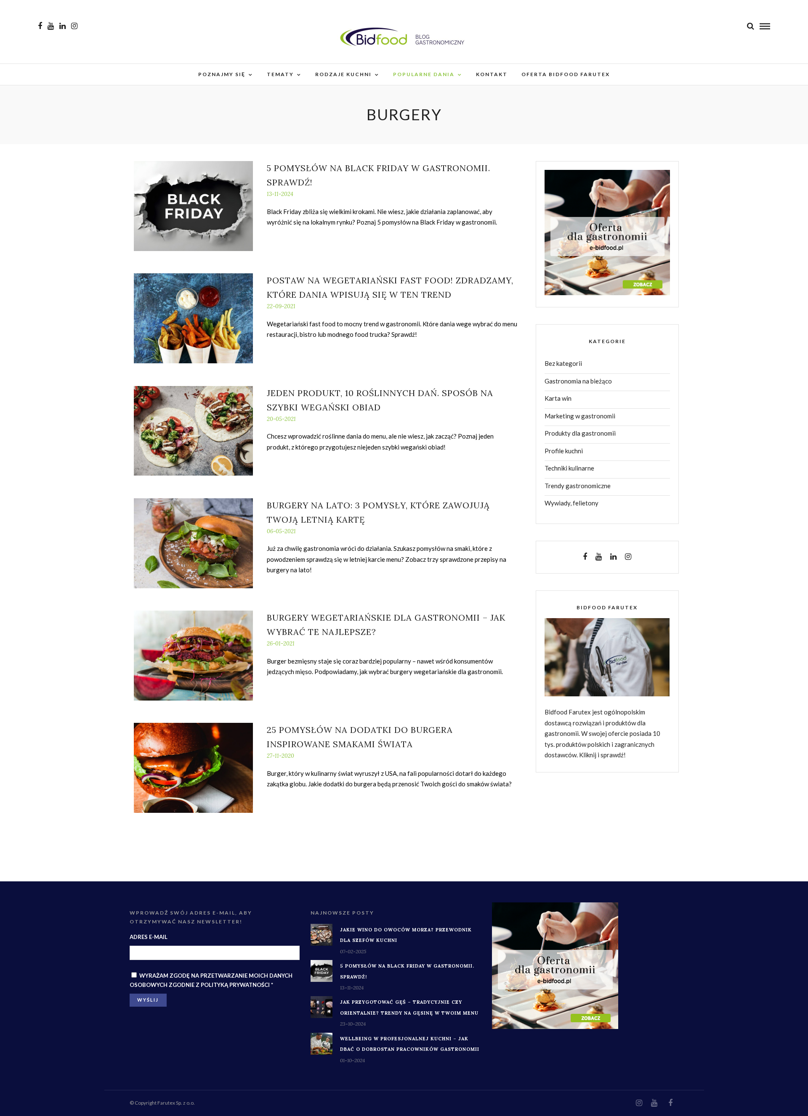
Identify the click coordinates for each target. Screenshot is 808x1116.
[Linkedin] (62, 26)
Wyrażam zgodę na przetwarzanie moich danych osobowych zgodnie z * (211, 980)
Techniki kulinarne (569, 468)
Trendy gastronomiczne (578, 485)
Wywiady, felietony (571, 503)
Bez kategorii (563, 363)
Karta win (558, 398)
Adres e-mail (148, 937)
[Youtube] (51, 26)
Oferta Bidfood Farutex (565, 74)
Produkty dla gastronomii (580, 433)
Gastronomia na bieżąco (578, 381)
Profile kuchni (564, 451)
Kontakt (492, 74)
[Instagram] (74, 26)
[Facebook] (585, 557)
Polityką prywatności (235, 984)
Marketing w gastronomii (580, 416)
